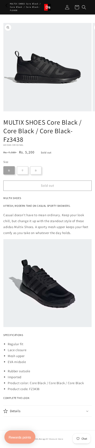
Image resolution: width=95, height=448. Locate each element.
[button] (84, 7)
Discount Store (56, 439)
